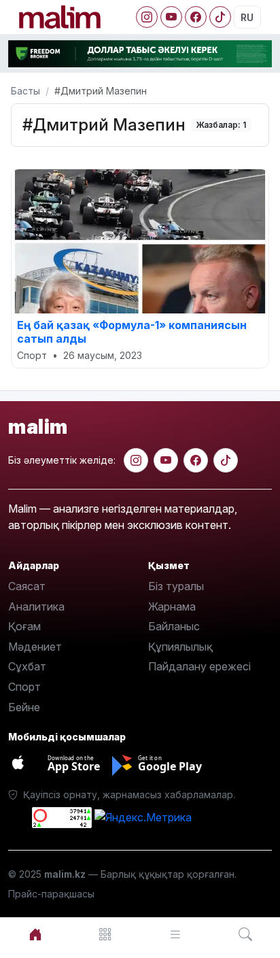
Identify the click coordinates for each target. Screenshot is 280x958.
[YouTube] (171, 17)
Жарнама (172, 606)
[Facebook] (196, 17)
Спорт (24, 687)
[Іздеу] (245, 934)
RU (247, 17)
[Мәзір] (105, 934)
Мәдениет (35, 646)
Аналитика (36, 606)
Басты (25, 91)
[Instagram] (147, 17)
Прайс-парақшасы (51, 894)
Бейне (24, 707)
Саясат (27, 586)
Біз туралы (176, 586)
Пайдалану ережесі (199, 666)
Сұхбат (27, 666)
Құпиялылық (180, 646)
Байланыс (174, 626)
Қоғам (24, 626)
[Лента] (175, 934)
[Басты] (35, 934)
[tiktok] (225, 460)
